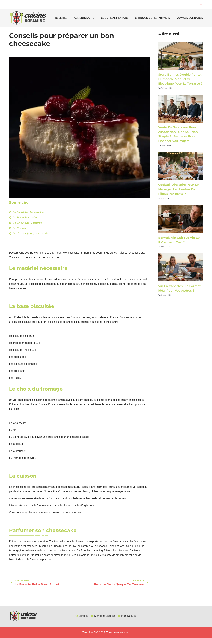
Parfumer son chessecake (31, 233)
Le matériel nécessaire (28, 212)
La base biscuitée (25, 217)
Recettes (61, 17)
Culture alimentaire (114, 17)
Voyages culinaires (190, 17)
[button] (201, 5)
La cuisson (20, 228)
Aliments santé (84, 17)
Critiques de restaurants (152, 17)
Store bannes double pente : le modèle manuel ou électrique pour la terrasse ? (180, 79)
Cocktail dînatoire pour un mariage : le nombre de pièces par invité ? (178, 189)
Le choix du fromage (27, 222)
